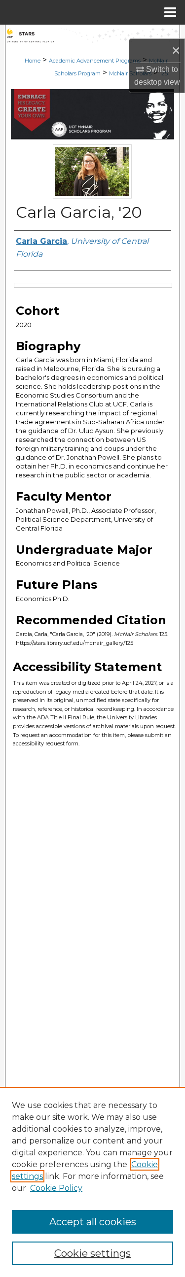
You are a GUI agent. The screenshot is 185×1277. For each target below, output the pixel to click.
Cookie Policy (56, 1188)
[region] (92, 1182)
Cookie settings (92, 1253)
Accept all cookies (92, 1222)
